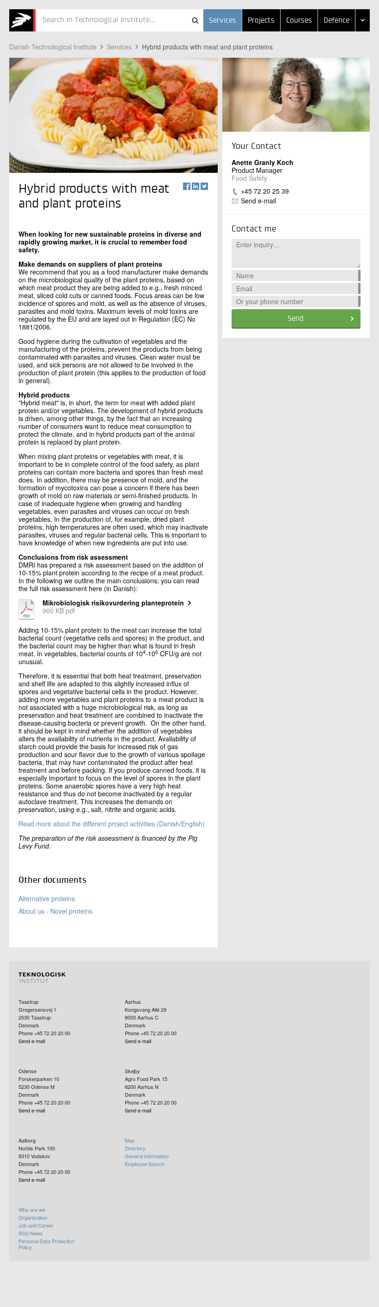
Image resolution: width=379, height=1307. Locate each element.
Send (295, 319)
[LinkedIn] (195, 186)
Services (222, 20)
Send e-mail (258, 200)
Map (129, 1140)
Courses (299, 20)
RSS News (30, 1233)
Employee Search (145, 1163)
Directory (135, 1148)
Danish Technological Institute (53, 46)
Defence (336, 20)
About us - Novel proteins (55, 911)
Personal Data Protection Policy (46, 1244)
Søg (195, 20)
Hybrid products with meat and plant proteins (207, 46)
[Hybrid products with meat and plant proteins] (22, 20)
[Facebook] (186, 186)
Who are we (31, 1209)
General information (147, 1156)
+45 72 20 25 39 (265, 190)
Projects (261, 20)
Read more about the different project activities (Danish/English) (111, 823)
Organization (32, 1217)
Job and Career (36, 1225)
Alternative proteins (46, 898)
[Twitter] (204, 186)
